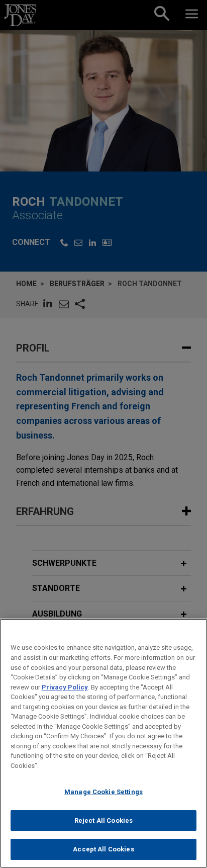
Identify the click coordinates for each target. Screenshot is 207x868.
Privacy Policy (65, 687)
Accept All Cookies (103, 849)
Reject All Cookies (103, 820)
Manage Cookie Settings (103, 792)
